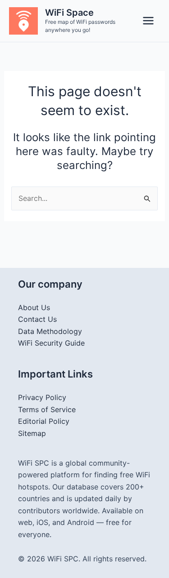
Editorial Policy (43, 421)
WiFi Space (69, 12)
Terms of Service (47, 409)
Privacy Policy (42, 397)
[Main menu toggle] (148, 20)
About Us (34, 307)
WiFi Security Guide (51, 342)
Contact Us (37, 319)
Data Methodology (50, 331)
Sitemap (32, 433)
